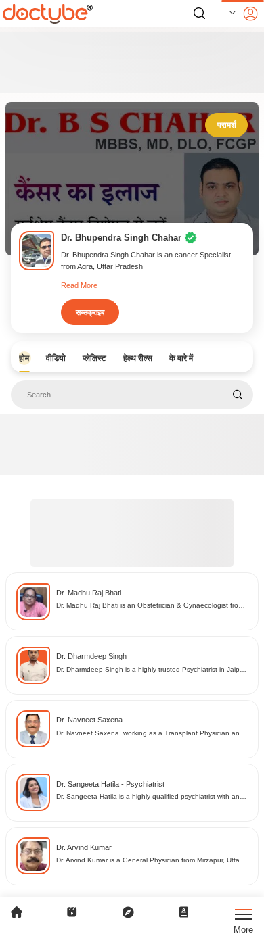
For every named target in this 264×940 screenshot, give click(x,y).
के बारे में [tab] (181, 358)
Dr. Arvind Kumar (84, 847)
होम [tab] (24, 358)
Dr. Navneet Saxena (89, 720)
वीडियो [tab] (56, 358)
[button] (228, 13)
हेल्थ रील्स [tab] (137, 358)
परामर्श (226, 125)
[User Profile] (250, 13)
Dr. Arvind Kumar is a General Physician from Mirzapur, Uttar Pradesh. (149, 860)
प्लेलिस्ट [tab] (94, 358)
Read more (79, 285)
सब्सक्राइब (90, 312)
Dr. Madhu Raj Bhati (88, 593)
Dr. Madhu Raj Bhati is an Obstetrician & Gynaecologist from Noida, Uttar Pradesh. (150, 605)
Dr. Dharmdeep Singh (91, 656)
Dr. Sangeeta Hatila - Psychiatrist (110, 784)
